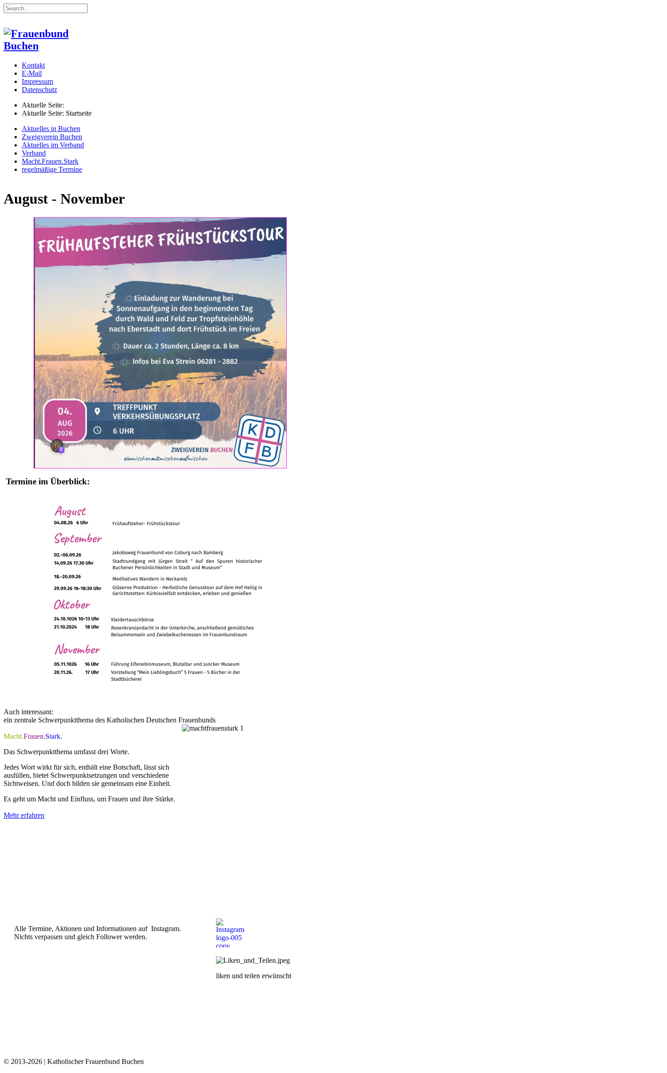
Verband (34, 153)
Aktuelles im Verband (53, 145)
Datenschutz (39, 89)
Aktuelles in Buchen (51, 128)
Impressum (37, 81)
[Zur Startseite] (49, 46)
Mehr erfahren (24, 815)
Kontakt (33, 65)
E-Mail (32, 73)
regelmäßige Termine (52, 169)
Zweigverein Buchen (52, 137)
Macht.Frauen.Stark (50, 161)
